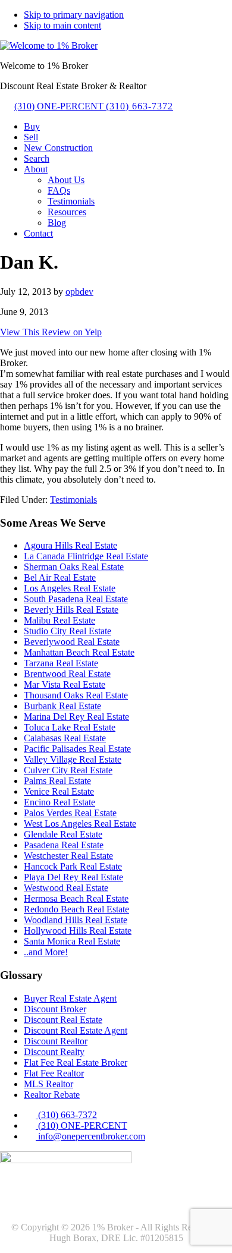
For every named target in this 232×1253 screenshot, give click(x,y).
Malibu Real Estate (59, 620)
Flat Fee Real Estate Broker (75, 1062)
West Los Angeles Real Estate (80, 823)
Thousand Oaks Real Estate (76, 695)
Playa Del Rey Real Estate (73, 877)
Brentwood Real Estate (67, 674)
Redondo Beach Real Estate (76, 909)
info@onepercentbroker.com (90, 1136)
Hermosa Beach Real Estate (76, 898)
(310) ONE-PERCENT (93, 106)
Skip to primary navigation (74, 15)
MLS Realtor (48, 1084)
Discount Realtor (55, 1041)
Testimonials (73, 500)
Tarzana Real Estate (61, 663)
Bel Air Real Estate (60, 577)
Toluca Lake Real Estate (69, 727)
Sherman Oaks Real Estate (74, 567)
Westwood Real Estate (66, 888)
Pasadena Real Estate (64, 845)
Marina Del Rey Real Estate (76, 716)
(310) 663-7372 (66, 1115)
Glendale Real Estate (63, 834)
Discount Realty (54, 1052)
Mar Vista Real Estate (64, 684)
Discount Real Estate (63, 1020)
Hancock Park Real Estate (73, 866)
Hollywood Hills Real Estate (77, 930)
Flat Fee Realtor (54, 1073)
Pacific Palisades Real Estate (77, 749)
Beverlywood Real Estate (72, 642)
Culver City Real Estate (68, 770)
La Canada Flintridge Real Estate (86, 556)
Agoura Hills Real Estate (70, 545)
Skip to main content (62, 25)
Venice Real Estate (59, 791)
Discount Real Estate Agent (75, 1030)
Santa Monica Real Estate (72, 941)
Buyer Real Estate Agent (70, 998)
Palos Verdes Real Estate (70, 813)
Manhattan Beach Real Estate (79, 652)
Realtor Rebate (52, 1095)
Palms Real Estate (57, 781)
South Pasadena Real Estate (76, 599)
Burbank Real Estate (62, 706)
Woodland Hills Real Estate (75, 920)
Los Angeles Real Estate (69, 588)
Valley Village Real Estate (72, 759)
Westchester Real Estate (68, 856)
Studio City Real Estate (67, 631)
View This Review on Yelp (51, 332)
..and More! (46, 952)
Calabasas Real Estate (65, 738)
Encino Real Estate (59, 802)
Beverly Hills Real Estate (71, 610)
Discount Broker (55, 1009)
